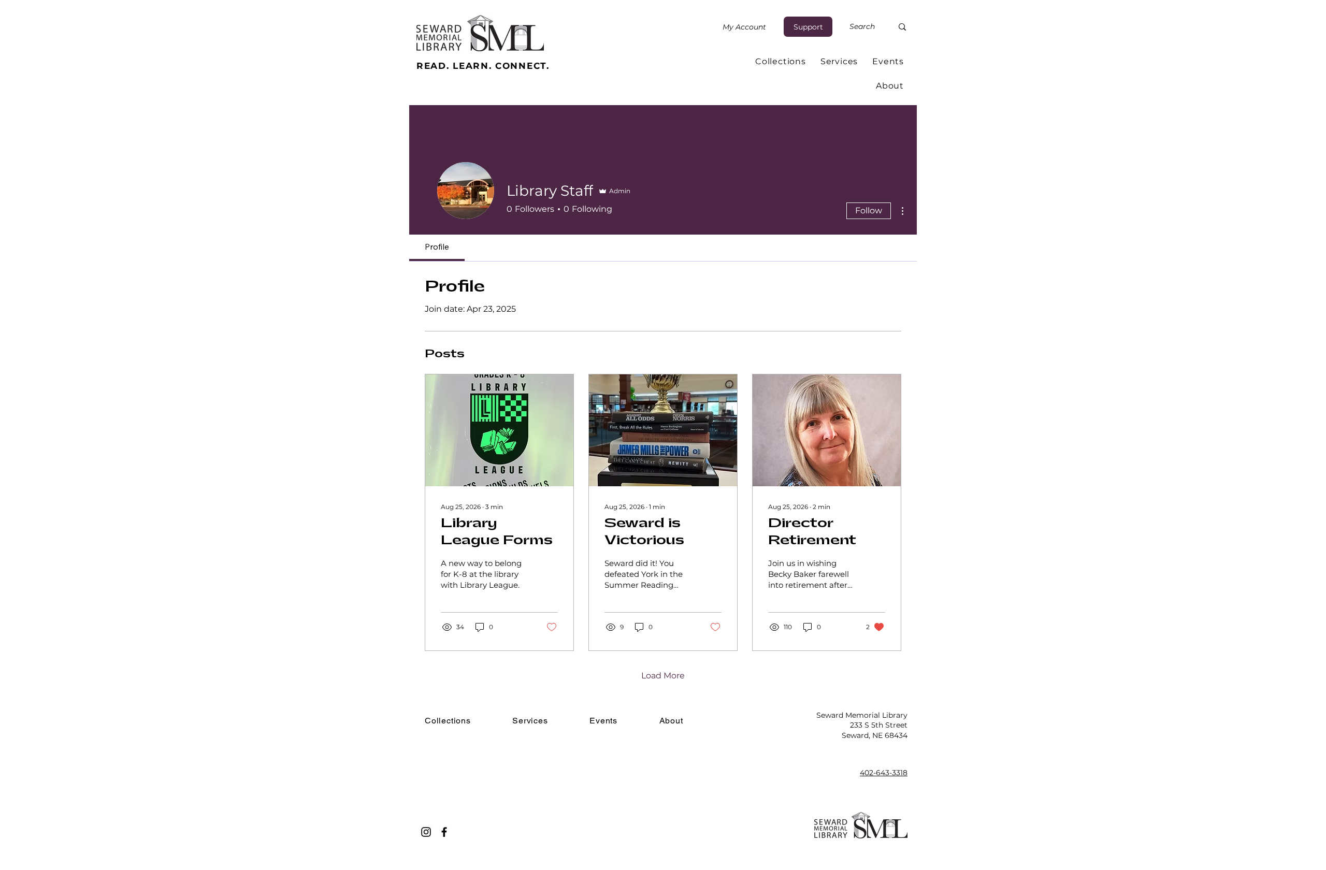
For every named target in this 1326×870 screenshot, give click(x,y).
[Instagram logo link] (426, 831)
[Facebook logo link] (444, 831)
